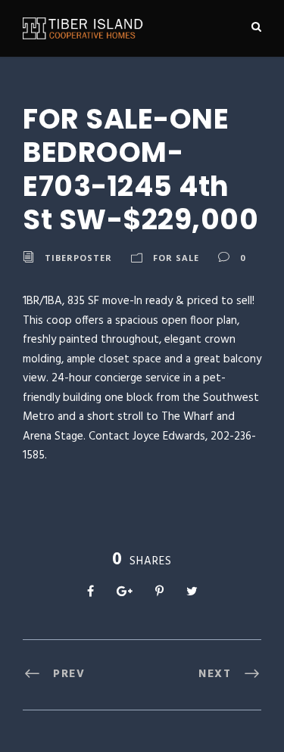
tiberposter (78, 257)
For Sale (176, 257)
